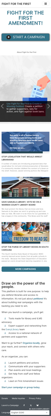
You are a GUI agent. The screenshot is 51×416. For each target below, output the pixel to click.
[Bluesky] (37, 405)
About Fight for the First (26, 52)
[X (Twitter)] (31, 405)
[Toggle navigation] (45, 4)
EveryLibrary (12, 329)
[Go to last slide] (2, 106)
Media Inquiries (18, 398)
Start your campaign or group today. (21, 387)
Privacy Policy (35, 398)
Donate (5, 398)
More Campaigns (25, 269)
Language (6, 412)
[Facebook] (24, 405)
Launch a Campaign (10, 405)
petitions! (38, 298)
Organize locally (31, 343)
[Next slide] (48, 106)
